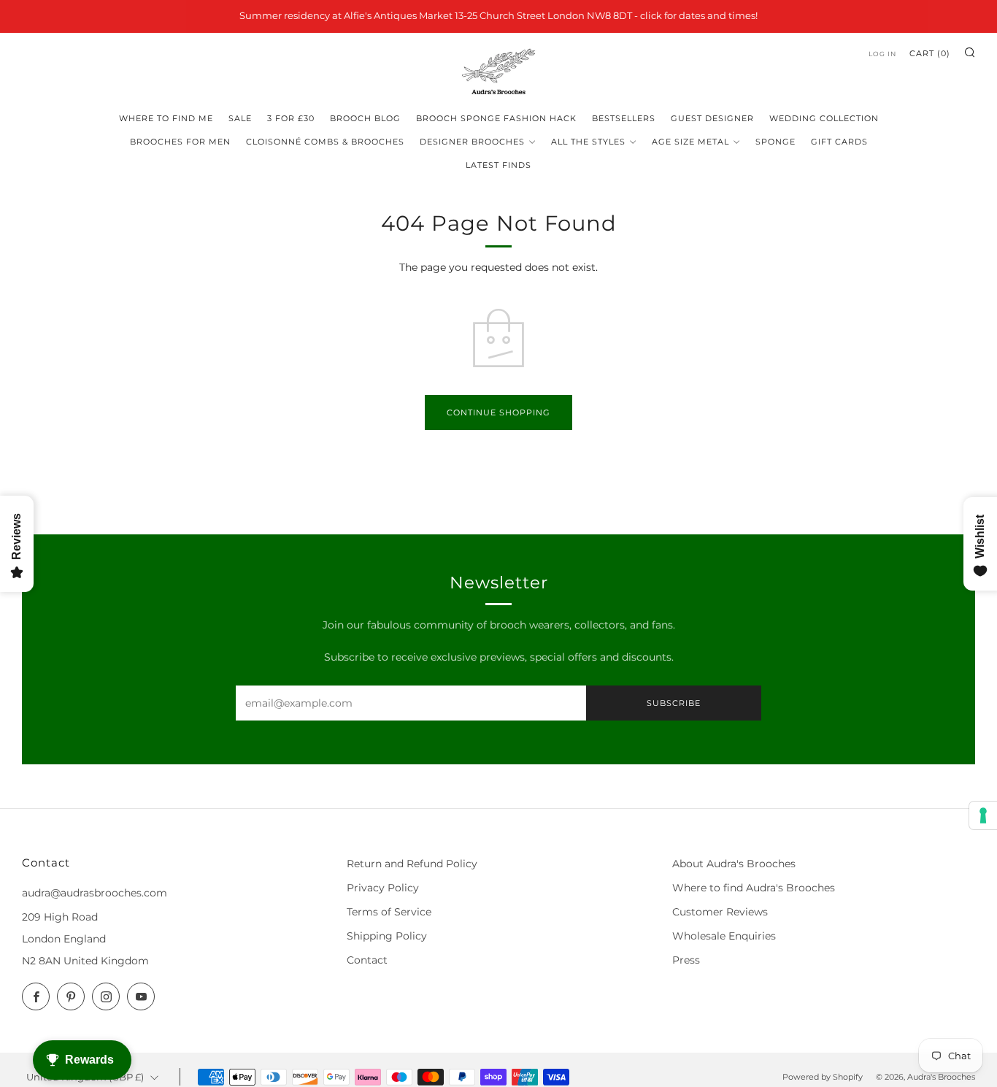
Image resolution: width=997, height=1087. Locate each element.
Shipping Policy (387, 935)
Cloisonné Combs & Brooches (325, 142)
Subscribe (674, 703)
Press (686, 960)
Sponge (775, 142)
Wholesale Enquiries (724, 935)
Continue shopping (498, 412)
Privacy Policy (383, 887)
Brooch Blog (365, 118)
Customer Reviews (720, 911)
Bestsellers (623, 118)
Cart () (929, 53)
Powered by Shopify (822, 1077)
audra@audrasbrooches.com (94, 892)
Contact (367, 960)
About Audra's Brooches (734, 863)
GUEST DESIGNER (712, 118)
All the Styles (588, 142)
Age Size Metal (690, 142)
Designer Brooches (472, 142)
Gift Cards (839, 142)
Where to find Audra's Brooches (753, 887)
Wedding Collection (824, 118)
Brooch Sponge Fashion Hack (496, 118)
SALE (240, 118)
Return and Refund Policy (412, 863)
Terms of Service (389, 911)
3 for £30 (291, 118)
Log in (882, 54)
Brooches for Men (180, 142)
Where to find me (166, 118)
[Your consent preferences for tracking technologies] (983, 815)
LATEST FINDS (498, 165)
